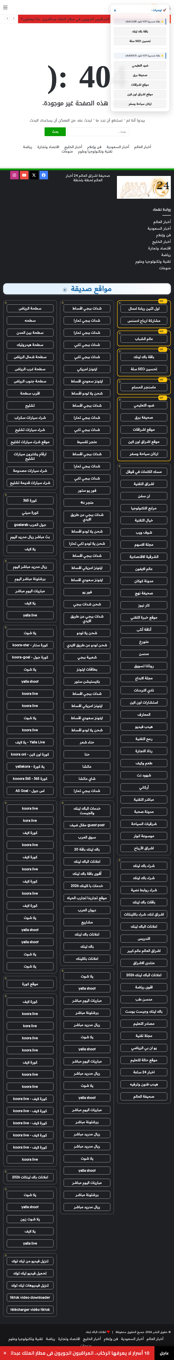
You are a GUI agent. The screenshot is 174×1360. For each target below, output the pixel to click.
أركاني (144, 787)
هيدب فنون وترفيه (144, 1084)
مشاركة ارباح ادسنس (144, 320)
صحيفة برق (144, 417)
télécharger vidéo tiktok (30, 1309)
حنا (87, 754)
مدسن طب (143, 999)
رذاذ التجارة (144, 751)
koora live (30, 693)
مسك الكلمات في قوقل (144, 471)
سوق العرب (87, 837)
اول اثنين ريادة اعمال (144, 308)
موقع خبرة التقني (143, 617)
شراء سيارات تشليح (30, 429)
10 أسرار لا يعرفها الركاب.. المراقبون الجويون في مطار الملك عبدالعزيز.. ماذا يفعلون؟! (85, 19)
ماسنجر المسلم (144, 387)
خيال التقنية (144, 520)
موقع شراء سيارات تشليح (30, 442)
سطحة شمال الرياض (30, 357)
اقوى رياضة (144, 987)
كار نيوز (144, 605)
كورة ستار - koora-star (30, 645)
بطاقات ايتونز (87, 669)
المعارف (144, 714)
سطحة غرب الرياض (30, 369)
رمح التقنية (144, 739)
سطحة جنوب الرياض (30, 381)
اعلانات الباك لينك (144, 926)
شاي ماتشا (87, 778)
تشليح (30, 405)
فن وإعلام (94, 147)
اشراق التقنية (144, 484)
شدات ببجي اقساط (87, 308)
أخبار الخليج (73, 147)
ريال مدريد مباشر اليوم (30, 566)
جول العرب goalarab (30, 524)
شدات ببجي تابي (87, 345)
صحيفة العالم (143, 1096)
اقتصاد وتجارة (48, 147)
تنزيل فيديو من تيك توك (30, 1261)
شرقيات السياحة (144, 824)
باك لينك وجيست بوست (144, 1011)
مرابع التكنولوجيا (144, 508)
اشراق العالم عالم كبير (144, 950)
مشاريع (87, 922)
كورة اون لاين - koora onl (30, 754)
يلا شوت (87, 976)
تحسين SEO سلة (144, 369)
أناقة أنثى (144, 629)
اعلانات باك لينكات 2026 (30, 1177)
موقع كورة (30, 984)
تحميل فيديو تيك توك (30, 1273)
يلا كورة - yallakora (30, 766)
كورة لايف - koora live (30, 1099)
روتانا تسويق (144, 666)
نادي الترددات (144, 690)
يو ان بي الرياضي (144, 1048)
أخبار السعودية (118, 147)
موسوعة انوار (144, 836)
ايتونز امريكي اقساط (87, 568)
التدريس (144, 938)
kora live (30, 820)
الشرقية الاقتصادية (144, 556)
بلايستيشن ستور (87, 681)
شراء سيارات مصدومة (30, 470)
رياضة (27, 147)
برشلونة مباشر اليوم (30, 579)
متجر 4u (87, 502)
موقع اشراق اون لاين (144, 441)
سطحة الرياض (30, 308)
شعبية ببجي (87, 657)
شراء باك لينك (144, 865)
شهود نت (144, 775)
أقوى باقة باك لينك (87, 873)
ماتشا (87, 766)
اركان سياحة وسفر (144, 454)
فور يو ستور (87, 490)
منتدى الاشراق (144, 963)
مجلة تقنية (144, 1035)
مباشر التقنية (144, 799)
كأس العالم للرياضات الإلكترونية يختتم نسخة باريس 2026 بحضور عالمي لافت (80, 1353)
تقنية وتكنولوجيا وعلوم (95, 151)
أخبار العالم (142, 147)
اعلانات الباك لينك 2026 (143, 975)
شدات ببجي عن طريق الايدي (87, 516)
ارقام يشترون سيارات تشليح (30, 456)
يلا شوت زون (30, 1219)
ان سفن (144, 496)
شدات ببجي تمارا (87, 320)
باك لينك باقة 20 (87, 849)
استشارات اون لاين (144, 702)
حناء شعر (87, 742)
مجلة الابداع (144, 678)
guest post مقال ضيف (87, 825)
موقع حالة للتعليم (143, 1060)
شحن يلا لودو (87, 633)
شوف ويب (144, 532)
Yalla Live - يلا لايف (30, 742)
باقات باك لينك (144, 902)
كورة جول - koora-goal (30, 657)
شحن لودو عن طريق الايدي (87, 645)
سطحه (30, 320)
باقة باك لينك (144, 357)
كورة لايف (30, 832)
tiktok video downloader (30, 1297)
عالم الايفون (144, 569)
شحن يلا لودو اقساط (87, 393)
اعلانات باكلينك (87, 958)
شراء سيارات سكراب (30, 417)
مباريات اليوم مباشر (87, 1000)
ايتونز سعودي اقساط (87, 381)
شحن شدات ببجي (87, 604)
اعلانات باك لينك (87, 934)
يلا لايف (30, 549)
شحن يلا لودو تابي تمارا (87, 543)
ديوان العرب (87, 910)
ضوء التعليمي (144, 405)
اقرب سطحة (30, 393)
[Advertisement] (87, 37)
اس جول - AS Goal (30, 791)
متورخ (144, 641)
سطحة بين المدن (30, 332)
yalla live (30, 615)
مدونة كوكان (143, 581)
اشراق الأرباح (144, 848)
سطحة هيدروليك (30, 345)
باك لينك (87, 946)
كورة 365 (30, 500)
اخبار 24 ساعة (144, 1072)
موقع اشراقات (144, 429)
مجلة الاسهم (144, 544)
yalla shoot (87, 988)
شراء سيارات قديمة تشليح (30, 483)
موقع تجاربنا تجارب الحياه (87, 898)
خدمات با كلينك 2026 (87, 886)
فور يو (87, 592)
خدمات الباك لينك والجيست (87, 810)
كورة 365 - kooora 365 (30, 778)
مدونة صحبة (144, 811)
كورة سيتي (30, 512)
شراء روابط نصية (144, 890)
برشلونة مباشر (87, 1012)
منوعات (67, 151)
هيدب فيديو (144, 726)
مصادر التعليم (143, 1023)
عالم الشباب (144, 339)
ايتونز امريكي (87, 369)
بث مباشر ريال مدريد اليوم (30, 537)
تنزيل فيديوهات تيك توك (30, 1285)
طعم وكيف (144, 763)
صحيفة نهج (144, 593)
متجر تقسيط (87, 442)
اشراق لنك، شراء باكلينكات (144, 914)
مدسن (144, 654)
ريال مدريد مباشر (87, 1025)
